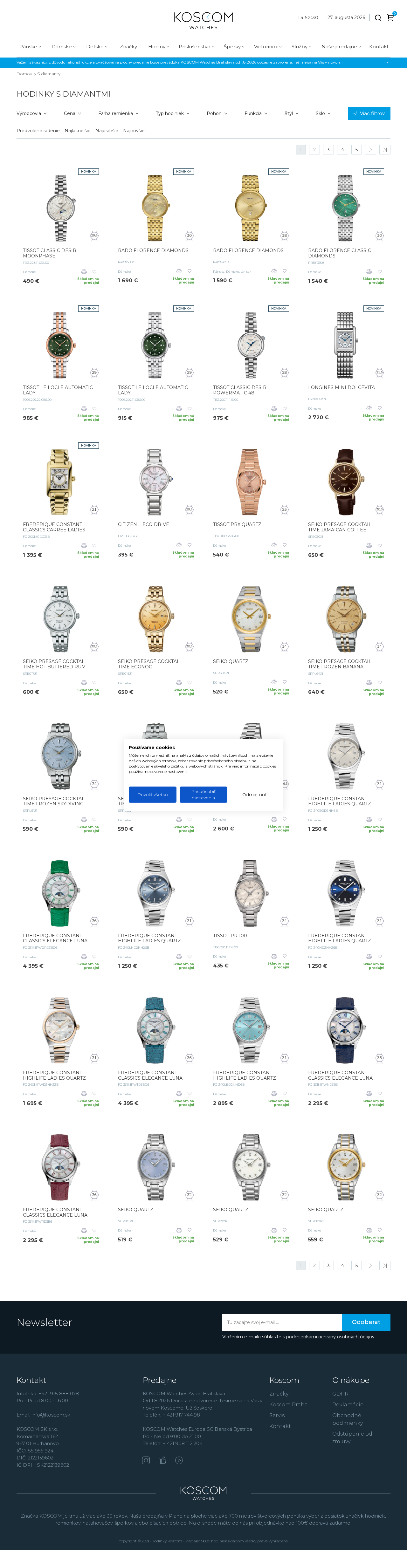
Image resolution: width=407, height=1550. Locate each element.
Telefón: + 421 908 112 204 (173, 1443)
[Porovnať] (84, 272)
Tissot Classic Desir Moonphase (49, 253)
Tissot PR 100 (230, 936)
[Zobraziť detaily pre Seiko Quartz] (251, 619)
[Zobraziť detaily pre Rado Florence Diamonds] (156, 208)
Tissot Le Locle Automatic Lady (58, 390)
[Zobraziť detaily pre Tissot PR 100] (251, 893)
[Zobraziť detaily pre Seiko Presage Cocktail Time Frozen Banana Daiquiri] (346, 619)
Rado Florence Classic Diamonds (339, 253)
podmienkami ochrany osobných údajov (330, 1337)
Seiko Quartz (230, 661)
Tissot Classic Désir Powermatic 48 (239, 390)
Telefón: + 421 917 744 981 (172, 1415)
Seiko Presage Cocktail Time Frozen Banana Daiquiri (339, 664)
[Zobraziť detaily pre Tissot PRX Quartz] (251, 482)
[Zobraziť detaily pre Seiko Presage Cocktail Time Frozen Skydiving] (61, 756)
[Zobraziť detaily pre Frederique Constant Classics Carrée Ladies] (61, 482)
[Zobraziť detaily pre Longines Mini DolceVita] (346, 345)
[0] (390, 19)
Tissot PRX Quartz (237, 524)
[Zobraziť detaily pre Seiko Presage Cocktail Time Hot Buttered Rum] (61, 619)
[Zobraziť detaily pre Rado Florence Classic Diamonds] (346, 208)
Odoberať (366, 1322)
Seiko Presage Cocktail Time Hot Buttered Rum (54, 664)
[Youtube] (179, 1461)
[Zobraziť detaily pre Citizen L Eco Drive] (156, 482)
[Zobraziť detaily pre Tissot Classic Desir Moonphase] (61, 208)
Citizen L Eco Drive (143, 524)
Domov (24, 73)
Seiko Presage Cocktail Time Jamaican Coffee (339, 527)
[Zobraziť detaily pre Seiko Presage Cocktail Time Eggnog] (156, 619)
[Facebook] (162, 1461)
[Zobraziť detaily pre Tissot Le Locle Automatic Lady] (61, 345)
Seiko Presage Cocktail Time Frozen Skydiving (54, 801)
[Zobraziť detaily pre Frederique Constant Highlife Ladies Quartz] (346, 756)
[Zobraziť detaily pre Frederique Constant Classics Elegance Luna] (61, 893)
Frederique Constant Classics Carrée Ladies (54, 527)
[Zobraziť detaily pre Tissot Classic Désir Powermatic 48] (251, 345)
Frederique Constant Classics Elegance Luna (55, 938)
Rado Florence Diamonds (153, 250)
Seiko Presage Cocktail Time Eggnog (149, 664)
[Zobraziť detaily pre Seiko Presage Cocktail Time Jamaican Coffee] (346, 482)
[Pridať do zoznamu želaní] (94, 272)
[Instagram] (146, 1461)
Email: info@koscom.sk (43, 1415)
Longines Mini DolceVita (341, 387)
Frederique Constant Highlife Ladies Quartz (339, 801)
